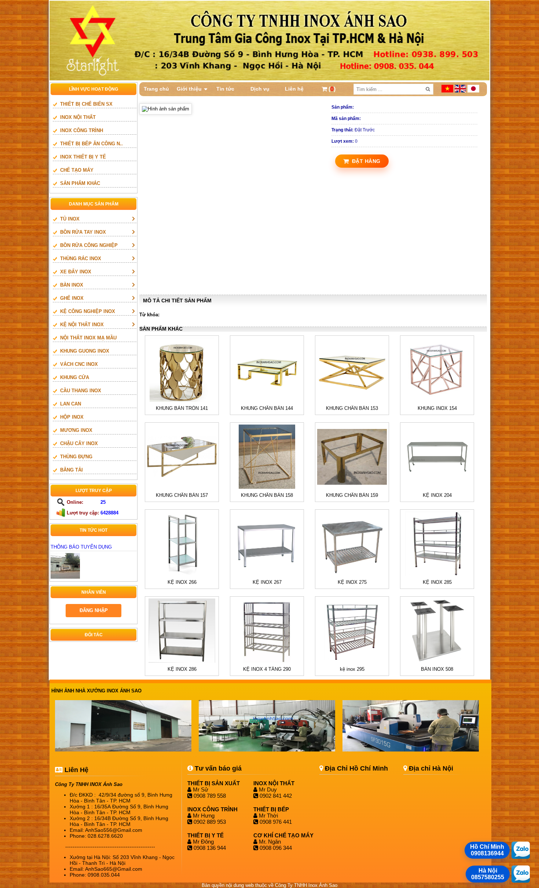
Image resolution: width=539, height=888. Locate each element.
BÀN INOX (71, 285)
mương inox (76, 430)
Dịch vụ (260, 89)
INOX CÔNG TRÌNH (81, 130)
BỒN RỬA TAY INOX (83, 232)
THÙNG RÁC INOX (80, 258)
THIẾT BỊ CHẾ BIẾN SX (86, 104)
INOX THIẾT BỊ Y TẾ (83, 157)
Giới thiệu (189, 89)
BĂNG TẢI (71, 470)
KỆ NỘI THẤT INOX (82, 324)
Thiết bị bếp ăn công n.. (91, 143)
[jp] (473, 91)
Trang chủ (156, 89)
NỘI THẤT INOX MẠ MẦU (88, 338)
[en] (461, 91)
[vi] (448, 91)
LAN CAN (70, 404)
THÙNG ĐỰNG (76, 456)
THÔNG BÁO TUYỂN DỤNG (81, 547)
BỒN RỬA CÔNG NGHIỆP (89, 245)
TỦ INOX (70, 219)
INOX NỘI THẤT (78, 117)
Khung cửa (74, 377)
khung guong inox (84, 351)
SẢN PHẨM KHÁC (80, 183)
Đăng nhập (94, 610)
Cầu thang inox (80, 390)
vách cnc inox (79, 364)
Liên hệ (294, 89)
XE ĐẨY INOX (75, 271)
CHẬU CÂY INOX (79, 443)
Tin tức (225, 89)
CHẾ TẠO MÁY (77, 170)
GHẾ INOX (72, 298)
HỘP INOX (72, 417)
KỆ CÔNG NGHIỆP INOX (87, 311)
